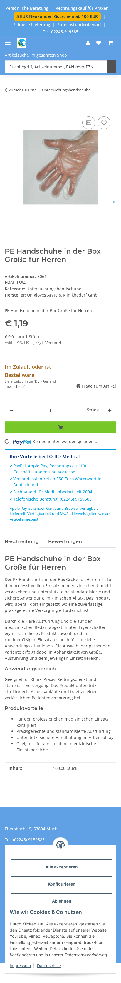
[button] (88, 43)
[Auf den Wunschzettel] (104, 122)
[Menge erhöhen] (109, 410)
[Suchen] (111, 66)
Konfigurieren (61, 883)
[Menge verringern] (11, 410)
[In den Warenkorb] (9, 108)
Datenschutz (49, 965)
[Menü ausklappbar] (8, 40)
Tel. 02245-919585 (60, 31)
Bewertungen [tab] (65, 541)
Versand (53, 343)
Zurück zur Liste (22, 89)
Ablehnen (61, 900)
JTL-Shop (70, 975)
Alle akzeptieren (62, 866)
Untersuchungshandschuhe (53, 289)
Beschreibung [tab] (22, 541)
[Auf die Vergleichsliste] (88, 122)
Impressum (20, 965)
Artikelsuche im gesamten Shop (36, 55)
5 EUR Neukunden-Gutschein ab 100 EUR (57, 16)
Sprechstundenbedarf (79, 24)
